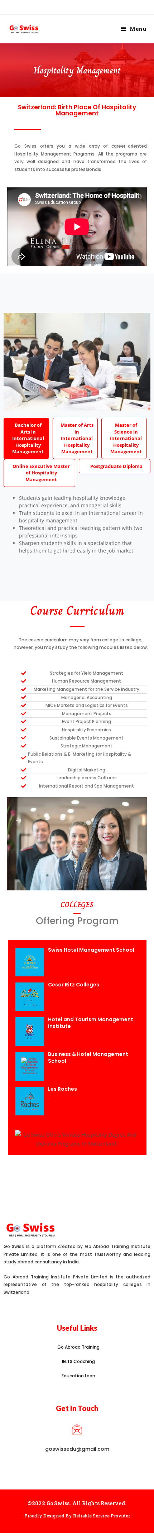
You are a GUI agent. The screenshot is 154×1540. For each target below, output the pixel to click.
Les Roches (62, 1088)
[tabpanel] (77, 526)
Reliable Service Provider (101, 1516)
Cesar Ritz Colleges (73, 984)
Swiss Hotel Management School (91, 949)
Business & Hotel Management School (88, 1058)
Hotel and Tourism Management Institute (90, 1023)
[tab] (26, 438)
